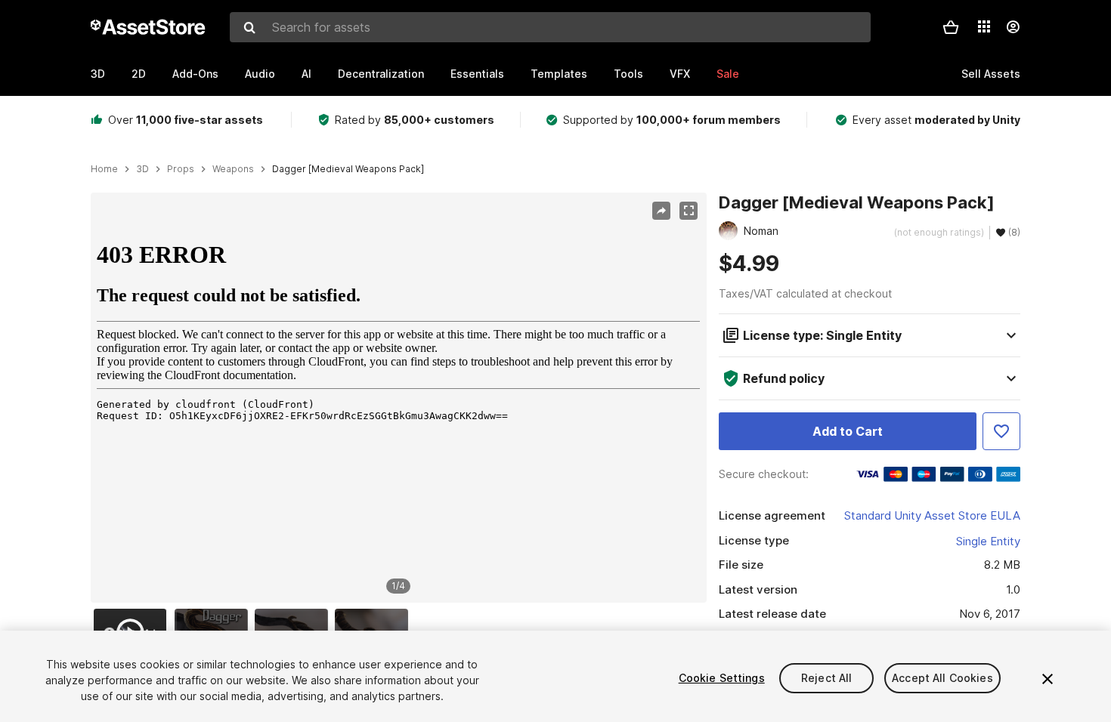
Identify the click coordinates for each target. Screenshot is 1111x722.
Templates (559, 73)
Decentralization (381, 73)
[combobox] (550, 27)
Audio (260, 73)
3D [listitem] (142, 169)
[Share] (661, 211)
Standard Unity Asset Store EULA (932, 515)
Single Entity (988, 541)
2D (139, 73)
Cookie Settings (722, 677)
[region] (398, 398)
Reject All (826, 677)
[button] (951, 27)
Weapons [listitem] (233, 169)
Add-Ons (195, 73)
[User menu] (1012, 27)
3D (98, 73)
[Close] (1047, 679)
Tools (628, 73)
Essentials (477, 73)
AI (306, 73)
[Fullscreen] (688, 211)
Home (104, 169)
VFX (680, 73)
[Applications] (984, 26)
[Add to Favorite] (1001, 431)
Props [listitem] (180, 169)
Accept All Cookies (942, 677)
